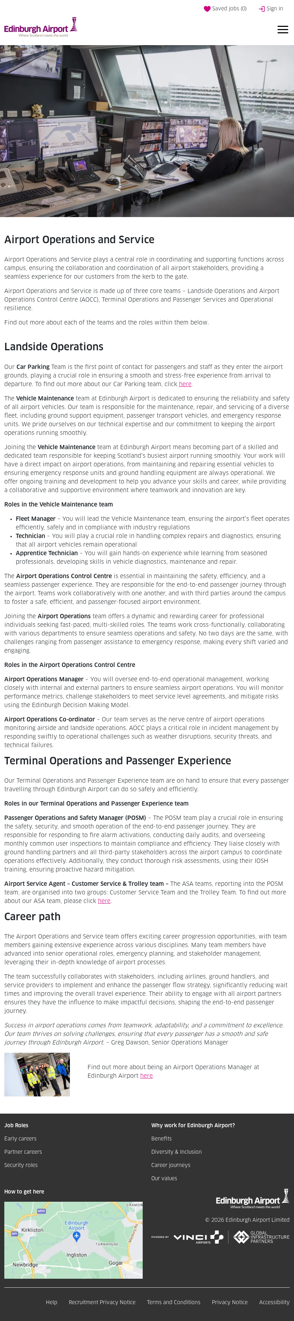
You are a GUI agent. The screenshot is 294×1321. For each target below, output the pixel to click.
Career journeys (170, 1165)
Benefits (161, 1139)
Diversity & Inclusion (176, 1152)
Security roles (21, 1165)
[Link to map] (73, 1240)
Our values (164, 1178)
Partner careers (23, 1152)
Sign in (274, 8)
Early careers (20, 1139)
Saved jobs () (229, 8)
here (185, 384)
